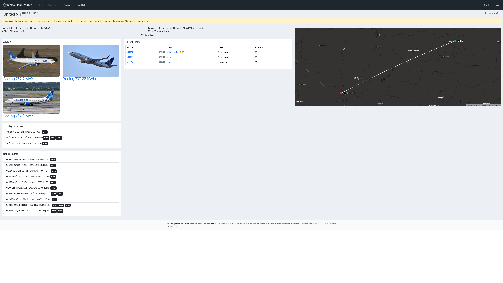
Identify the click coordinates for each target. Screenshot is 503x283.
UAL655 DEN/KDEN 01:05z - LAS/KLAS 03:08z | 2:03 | (30, 176)
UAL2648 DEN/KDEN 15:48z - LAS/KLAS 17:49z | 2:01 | (34, 210)
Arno (169, 62)
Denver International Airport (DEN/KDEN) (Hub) (175, 28)
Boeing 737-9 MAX (18, 78)
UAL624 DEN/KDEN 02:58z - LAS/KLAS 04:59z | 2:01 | (31, 171)
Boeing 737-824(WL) (79, 78)
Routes (488, 13)
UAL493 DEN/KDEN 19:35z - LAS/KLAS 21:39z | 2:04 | (30, 159)
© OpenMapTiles (473, 105)
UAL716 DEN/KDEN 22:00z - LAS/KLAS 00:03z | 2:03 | (31, 188)
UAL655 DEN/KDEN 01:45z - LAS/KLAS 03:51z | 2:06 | (30, 182)
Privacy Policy (330, 223)
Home (41, 5)
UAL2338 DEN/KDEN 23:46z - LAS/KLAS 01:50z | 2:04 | (31, 199)
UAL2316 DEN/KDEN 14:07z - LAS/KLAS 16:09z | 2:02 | (34, 193)
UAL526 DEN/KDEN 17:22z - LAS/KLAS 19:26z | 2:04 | (30, 165)
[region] (398, 67)
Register (487, 5)
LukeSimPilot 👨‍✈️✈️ (175, 52)
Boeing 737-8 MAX (18, 115)
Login (497, 5)
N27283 (130, 57)
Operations (53, 5)
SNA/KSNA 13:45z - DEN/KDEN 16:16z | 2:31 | (26, 143)
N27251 (130, 52)
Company (67, 5)
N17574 (130, 62)
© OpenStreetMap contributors (490, 105)
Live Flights (82, 5)
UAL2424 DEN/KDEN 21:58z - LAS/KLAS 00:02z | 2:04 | (38, 205)
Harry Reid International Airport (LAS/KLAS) (26, 28)
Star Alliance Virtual (200, 223)
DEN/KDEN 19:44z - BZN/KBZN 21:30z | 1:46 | (33, 137)
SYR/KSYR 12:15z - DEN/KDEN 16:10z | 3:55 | (26, 132)
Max (169, 57)
